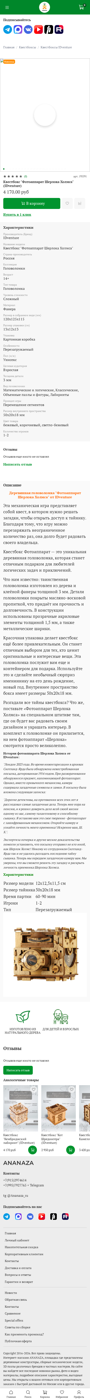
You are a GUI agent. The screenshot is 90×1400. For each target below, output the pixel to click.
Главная (8, 47)
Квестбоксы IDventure (56, 47)
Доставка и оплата (18, 1268)
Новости (11, 1293)
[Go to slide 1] (3, 169)
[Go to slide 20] (61, 169)
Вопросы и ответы (18, 1275)
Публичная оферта (18, 1341)
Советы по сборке (17, 1327)
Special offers (14, 1320)
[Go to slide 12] (37, 169)
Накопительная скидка (21, 1247)
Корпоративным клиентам (24, 1254)
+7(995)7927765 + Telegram (23, 1185)
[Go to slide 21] (65, 169)
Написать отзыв (18, 1070)
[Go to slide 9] (28, 169)
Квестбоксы (27, 47)
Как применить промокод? (24, 1334)
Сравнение (13, 1313)
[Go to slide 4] (13, 169)
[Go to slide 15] (46, 169)
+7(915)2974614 (14, 1180)
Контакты (12, 1261)
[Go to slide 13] (40, 169)
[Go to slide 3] (9, 169)
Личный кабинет (17, 1240)
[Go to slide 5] (16, 169)
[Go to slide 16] (49, 169)
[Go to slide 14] (43, 169)
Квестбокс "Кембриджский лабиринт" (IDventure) (19, 1139)
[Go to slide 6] (19, 169)
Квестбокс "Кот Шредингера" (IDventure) (52, 1139)
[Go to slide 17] (52, 169)
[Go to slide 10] (31, 169)
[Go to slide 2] (6, 169)
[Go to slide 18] (55, 169)
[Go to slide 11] (34, 169)
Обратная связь (16, 1299)
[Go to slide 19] (58, 169)
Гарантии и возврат (19, 1282)
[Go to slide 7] (22, 169)
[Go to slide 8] (25, 169)
